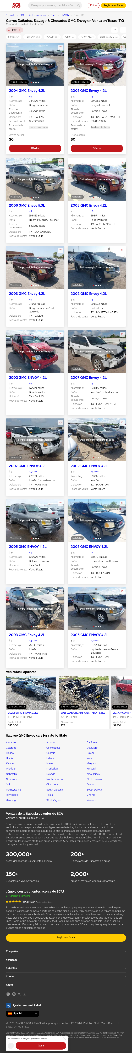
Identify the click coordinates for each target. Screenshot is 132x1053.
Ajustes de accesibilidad (27, 1005)
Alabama (11, 742)
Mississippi (52, 768)
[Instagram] (8, 994)
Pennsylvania (13, 789)
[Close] (64, 1038)
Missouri (91, 768)
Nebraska (11, 774)
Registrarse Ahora (113, 5)
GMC (53, 15)
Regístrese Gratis (66, 937)
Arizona (50, 742)
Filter (15, 29)
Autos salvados (37, 15)
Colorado (11, 747)
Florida (10, 753)
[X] (19, 994)
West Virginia (53, 800)
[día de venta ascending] (114, 30)
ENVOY (65, 15)
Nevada (50, 774)
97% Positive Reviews (18, 895)
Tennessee (12, 794)
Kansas (10, 763)
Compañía (12, 951)
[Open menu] (7, 5)
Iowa (89, 758)
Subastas (11, 968)
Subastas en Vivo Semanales (22, 881)
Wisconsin (92, 800)
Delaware (92, 747)
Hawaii (90, 753)
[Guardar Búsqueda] (123, 30)
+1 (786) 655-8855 (15, 1023)
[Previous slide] (12, 65)
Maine (49, 763)
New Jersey (93, 774)
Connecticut (53, 747)
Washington (12, 800)
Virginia (91, 794)
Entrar (93, 5)
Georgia (50, 753)
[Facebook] (14, 994)
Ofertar (35, 148)
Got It (41, 1045)
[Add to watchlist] (60, 47)
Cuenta (10, 976)
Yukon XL (87, 36)
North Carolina (54, 779)
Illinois (9, 758)
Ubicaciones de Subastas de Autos (90, 861)
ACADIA (52, 36)
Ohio (8, 784)
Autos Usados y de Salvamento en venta (29, 861)
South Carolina (54, 789)
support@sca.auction (57, 1023)
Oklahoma (52, 784)
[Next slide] (58, 65)
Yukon (69, 36)
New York (11, 779)
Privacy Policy (118, 1035)
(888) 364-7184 (35, 1023)
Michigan (11, 768)
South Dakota (94, 789)
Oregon (91, 784)
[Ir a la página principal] (16, 5)
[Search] (78, 5)
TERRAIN (32, 36)
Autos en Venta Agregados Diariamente (93, 881)
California (92, 742)
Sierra (13, 36)
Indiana (50, 758)
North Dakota (94, 779)
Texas (49, 794)
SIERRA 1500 (109, 36)
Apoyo (9, 985)
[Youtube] (25, 994)
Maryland (92, 763)
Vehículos (11, 959)
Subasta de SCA (15, 15)
